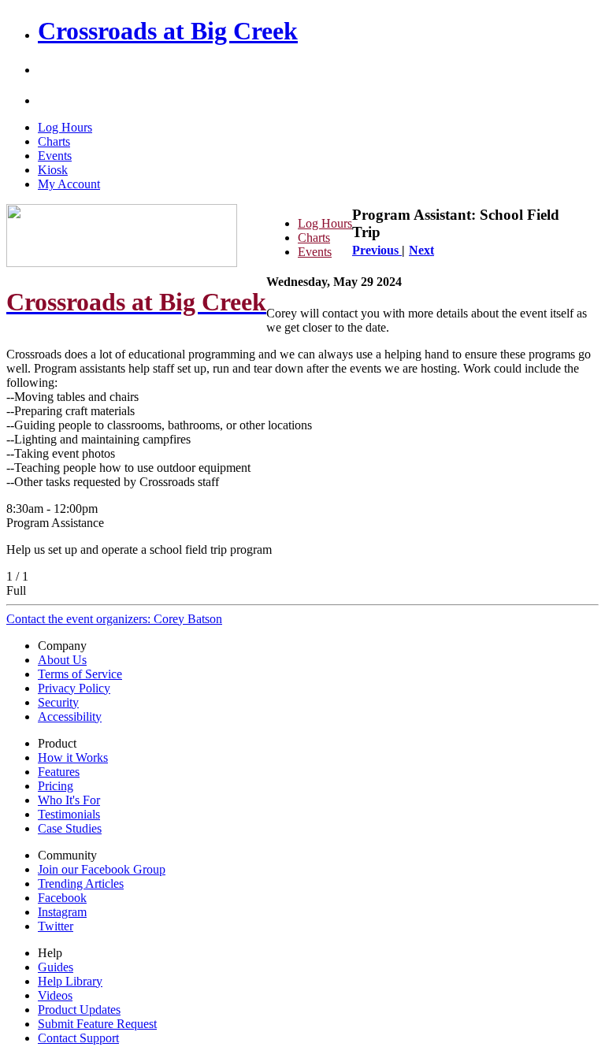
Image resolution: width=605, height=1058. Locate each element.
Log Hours (65, 127)
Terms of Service (80, 674)
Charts (54, 141)
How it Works (73, 757)
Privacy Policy (74, 688)
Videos (55, 995)
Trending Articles (81, 883)
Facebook (62, 897)
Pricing (55, 786)
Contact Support (78, 1038)
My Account (69, 184)
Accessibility (70, 716)
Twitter (55, 926)
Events (55, 155)
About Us (62, 659)
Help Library (70, 981)
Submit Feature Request (97, 1023)
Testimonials (69, 814)
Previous (377, 250)
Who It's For (69, 800)
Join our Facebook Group (101, 869)
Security (58, 702)
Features (59, 771)
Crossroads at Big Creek (168, 31)
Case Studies (70, 828)
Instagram (62, 912)
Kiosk (53, 169)
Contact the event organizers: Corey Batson (114, 619)
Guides (55, 967)
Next (421, 250)
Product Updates (79, 1009)
